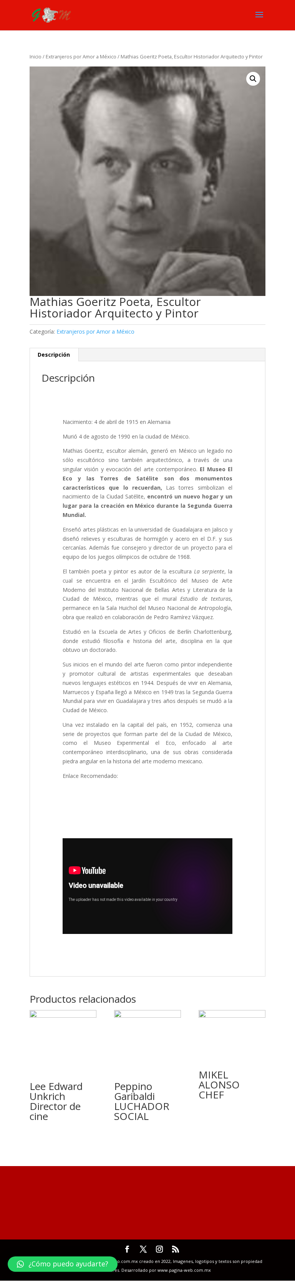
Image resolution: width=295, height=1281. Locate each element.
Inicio (35, 56)
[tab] (54, 354)
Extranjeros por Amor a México (81, 56)
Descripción (54, 354)
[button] (63, 1264)
